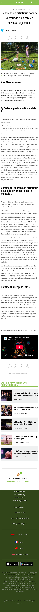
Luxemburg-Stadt (23, 413)
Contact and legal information (20, 518)
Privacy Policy (18, 507)
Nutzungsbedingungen (19, 524)
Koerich (20, 399)
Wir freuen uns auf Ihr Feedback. (19, 481)
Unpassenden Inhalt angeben (19, 374)
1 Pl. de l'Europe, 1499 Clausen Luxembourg (16, 76)
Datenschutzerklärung (11, 581)
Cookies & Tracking (19, 513)
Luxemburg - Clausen (23, 9)
